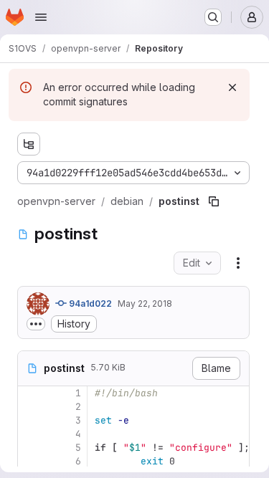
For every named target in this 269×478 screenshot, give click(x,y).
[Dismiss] (232, 87)
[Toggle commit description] (36, 323)
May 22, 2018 (145, 303)
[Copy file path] (213, 201)
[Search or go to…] (213, 17)
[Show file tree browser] (28, 144)
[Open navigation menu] (40, 17)
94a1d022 (89, 303)
